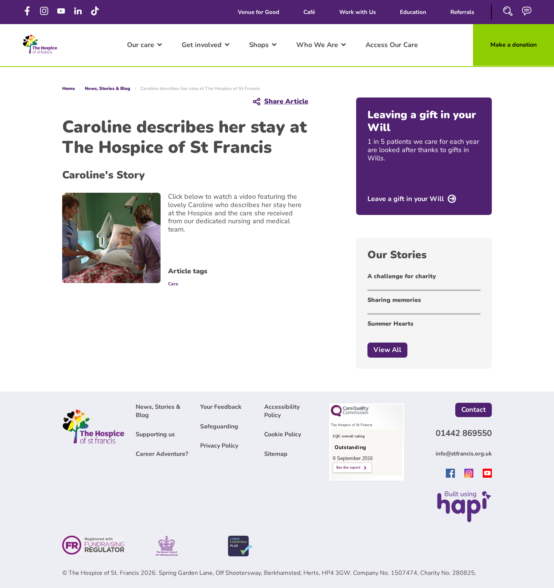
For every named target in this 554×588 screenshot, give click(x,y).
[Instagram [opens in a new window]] (44, 11)
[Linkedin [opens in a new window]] (78, 11)
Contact (473, 409)
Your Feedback (221, 407)
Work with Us (357, 12)
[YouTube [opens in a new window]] (61, 11)
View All (387, 349)
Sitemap (276, 454)
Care (173, 283)
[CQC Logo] (350, 415)
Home (68, 88)
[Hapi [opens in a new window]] (464, 519)
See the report (348, 467)
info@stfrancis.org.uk (464, 453)
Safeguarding (219, 426)
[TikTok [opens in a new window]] (95, 11)
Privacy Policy (219, 446)
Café (309, 12)
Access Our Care (392, 44)
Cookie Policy (282, 434)
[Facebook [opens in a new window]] (27, 11)
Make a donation (513, 45)
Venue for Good (258, 12)
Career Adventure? (162, 454)
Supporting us (155, 434)
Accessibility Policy (282, 411)
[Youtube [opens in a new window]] (487, 475)
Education (413, 12)
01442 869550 (464, 433)
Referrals (462, 12)
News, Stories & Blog (107, 88)
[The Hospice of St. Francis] (40, 54)
